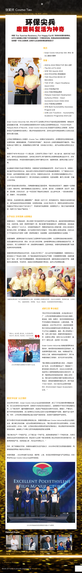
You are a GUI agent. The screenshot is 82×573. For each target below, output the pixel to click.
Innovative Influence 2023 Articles (20, 14)
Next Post (75, 562)
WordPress (36, 569)
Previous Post (8, 562)
